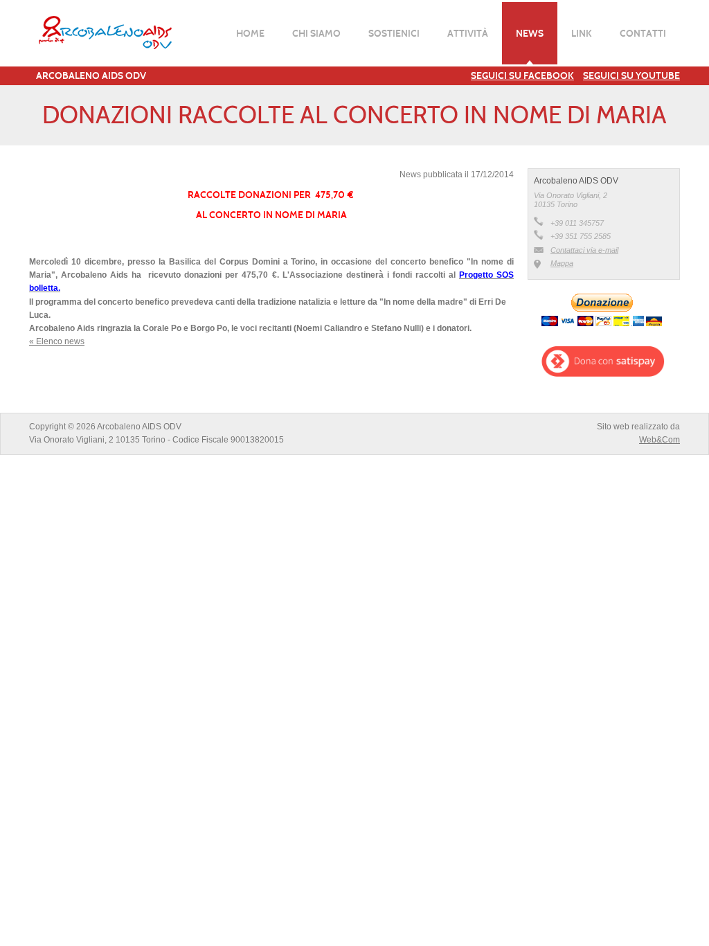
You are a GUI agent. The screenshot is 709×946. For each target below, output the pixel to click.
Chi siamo (316, 33)
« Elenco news (56, 341)
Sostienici (394, 33)
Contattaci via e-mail (584, 250)
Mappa (561, 263)
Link (581, 33)
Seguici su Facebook (522, 75)
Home (250, 33)
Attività (467, 33)
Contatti (643, 33)
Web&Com (659, 440)
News (530, 33)
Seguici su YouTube (631, 75)
